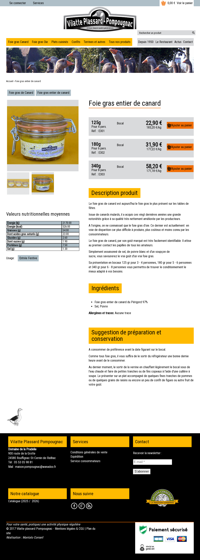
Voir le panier (185, 3)
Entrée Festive (28, 258)
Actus (177, 42)
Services (38, 3)
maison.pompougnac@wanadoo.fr (35, 467)
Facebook (74, 506)
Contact (188, 42)
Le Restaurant (163, 42)
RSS (89, 506)
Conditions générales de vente (89, 452)
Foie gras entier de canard (53, 93)
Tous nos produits (119, 42)
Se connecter (17, 3)
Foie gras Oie (40, 42)
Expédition (77, 456)
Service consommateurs (85, 461)
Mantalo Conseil (33, 537)
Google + (81, 506)
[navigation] (69, 42)
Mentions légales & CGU (69, 529)
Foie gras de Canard (21, 93)
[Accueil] (100, 19)
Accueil (9, 81)
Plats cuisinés (59, 42)
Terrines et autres (94, 42)
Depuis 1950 (146, 42)
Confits (76, 42)
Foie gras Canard (18, 42)
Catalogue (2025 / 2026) (23, 501)
